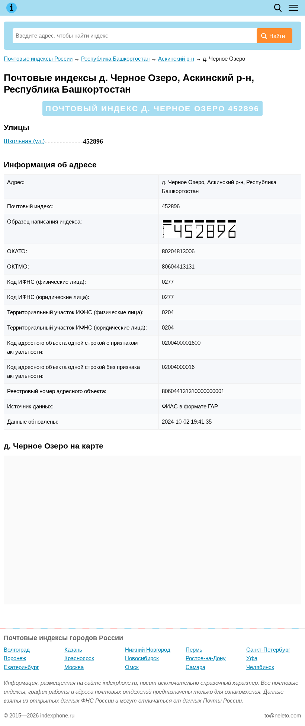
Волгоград (17, 649)
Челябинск (260, 667)
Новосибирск (142, 658)
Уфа (251, 658)
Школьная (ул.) (24, 141)
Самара (195, 667)
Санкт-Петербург (268, 649)
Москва (74, 667)
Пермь (194, 649)
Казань (73, 649)
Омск (132, 667)
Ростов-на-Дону (206, 658)
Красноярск (79, 658)
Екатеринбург (21, 667)
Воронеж (15, 658)
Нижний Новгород (147, 649)
